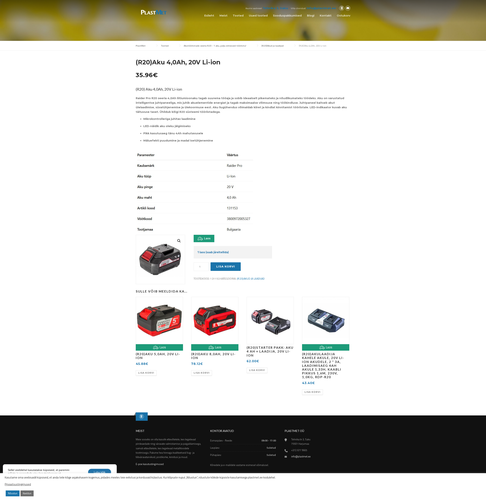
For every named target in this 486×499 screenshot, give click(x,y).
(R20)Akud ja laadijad (251, 279)
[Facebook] (341, 8)
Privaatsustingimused (18, 484)
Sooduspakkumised (287, 15)
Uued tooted (258, 15)
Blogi (310, 15)
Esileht (209, 15)
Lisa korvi (225, 266)
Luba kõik (99, 472)
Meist (223, 15)
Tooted (238, 15)
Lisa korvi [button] (146, 372)
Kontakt (325, 15)
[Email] (347, 8)
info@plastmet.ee (321, 8)
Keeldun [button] (27, 493)
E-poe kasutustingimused (150, 464)
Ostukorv (343, 15)
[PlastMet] (153, 12)
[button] (179, 240)
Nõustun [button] (12, 493)
